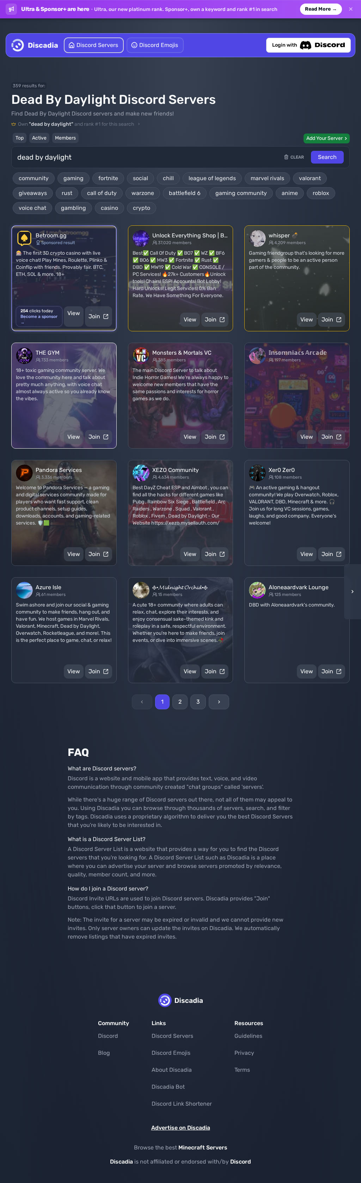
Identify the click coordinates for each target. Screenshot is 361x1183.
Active (39, 138)
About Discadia (172, 1069)
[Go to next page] (219, 701)
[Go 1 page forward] (350, 591)
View (73, 313)
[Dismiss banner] (350, 9)
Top (20, 138)
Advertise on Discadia (180, 1127)
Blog (104, 1052)
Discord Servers (172, 1036)
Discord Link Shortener (182, 1103)
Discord (108, 1036)
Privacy (244, 1052)
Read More (321, 9)
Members (65, 138)
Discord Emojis (171, 1052)
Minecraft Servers (202, 1147)
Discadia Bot (168, 1086)
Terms (242, 1069)
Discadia (121, 1161)
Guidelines (248, 1036)
